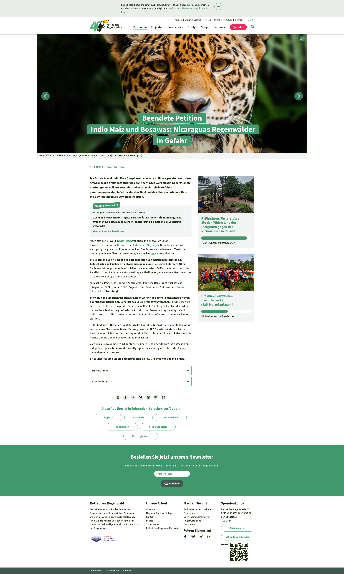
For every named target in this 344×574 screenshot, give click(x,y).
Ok (218, 6)
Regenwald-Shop (192, 520)
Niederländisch (158, 427)
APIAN (154, 253)
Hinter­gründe (100, 370)
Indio (136, 245)
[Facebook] (185, 537)
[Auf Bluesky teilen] (140, 397)
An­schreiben (99, 381)
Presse (149, 520)
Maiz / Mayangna (149, 245)
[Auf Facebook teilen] (125, 397)
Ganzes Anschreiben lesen (108, 231)
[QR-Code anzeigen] (163, 397)
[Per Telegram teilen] (133, 397)
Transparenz (152, 524)
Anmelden (174, 483)
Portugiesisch (140, 436)
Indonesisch (122, 427)
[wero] (224, 544)
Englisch (108, 417)
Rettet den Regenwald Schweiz (162, 528)
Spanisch (138, 417)
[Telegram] (201, 537)
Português (227, 20)
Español (197, 20)
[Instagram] (209, 537)
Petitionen (197, 509)
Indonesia (239, 20)
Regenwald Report (160, 513)
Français (207, 20)
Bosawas (122, 245)
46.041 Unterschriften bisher (218, 243)
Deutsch (178, 20)
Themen (197, 517)
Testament (189, 524)
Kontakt (150, 517)
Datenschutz (112, 570)
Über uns (150, 509)
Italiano (217, 20)
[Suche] (252, 27)
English (188, 20)
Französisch (171, 417)
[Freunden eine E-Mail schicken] (156, 397)
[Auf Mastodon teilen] (148, 397)
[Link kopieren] (118, 397)
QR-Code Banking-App (238, 537)
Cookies (127, 570)
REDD (124, 287)
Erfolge (190, 513)
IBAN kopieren (237, 528)
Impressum (95, 570)
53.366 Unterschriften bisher (218, 316)
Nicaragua (125, 241)
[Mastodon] (193, 537)
